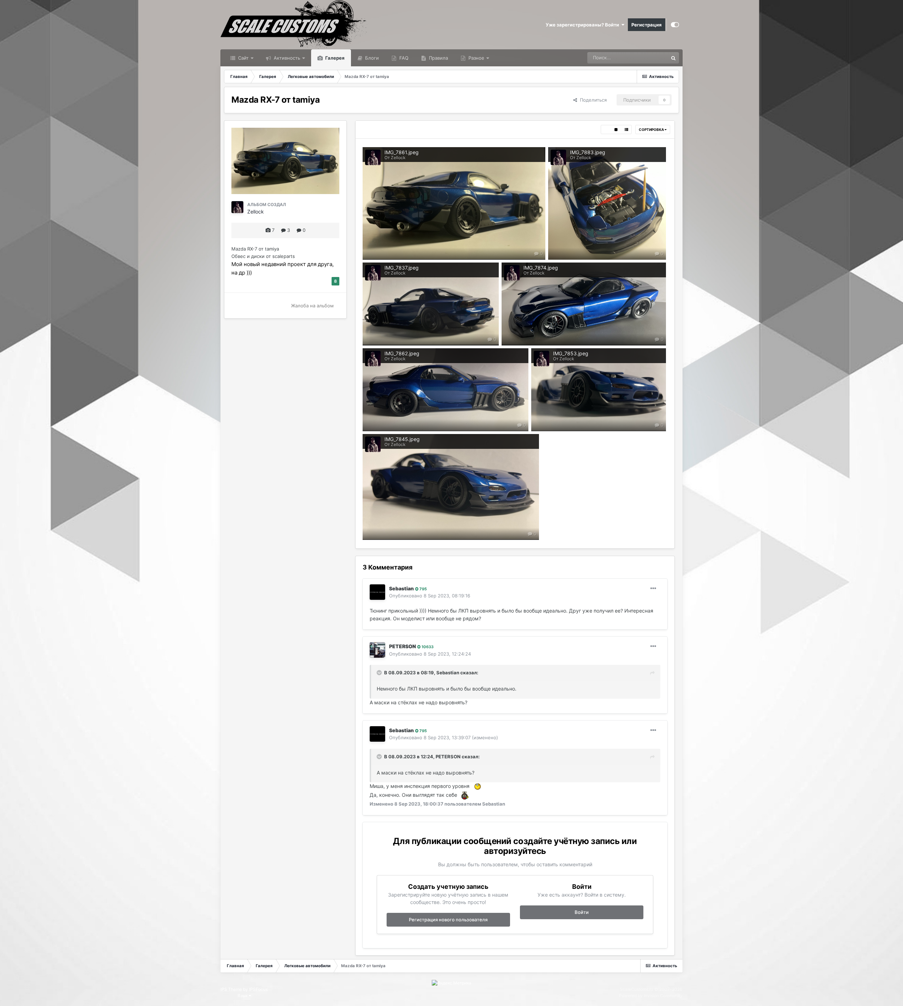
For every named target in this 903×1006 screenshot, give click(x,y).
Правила (438, 58)
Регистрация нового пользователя (448, 919)
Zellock (255, 212)
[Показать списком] (626, 129)
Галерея (334, 58)
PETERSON (402, 646)
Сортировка (652, 129)
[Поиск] (673, 58)
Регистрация (646, 25)
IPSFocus (258, 989)
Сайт (243, 58)
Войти (582, 912)
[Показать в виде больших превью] (616, 129)
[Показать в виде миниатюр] (606, 129)
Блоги (371, 58)
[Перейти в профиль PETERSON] (377, 650)
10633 (427, 646)
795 (422, 588)
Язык (243, 995)
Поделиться (592, 100)
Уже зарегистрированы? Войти (583, 25)
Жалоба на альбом (312, 305)
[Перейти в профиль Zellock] (237, 207)
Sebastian (401, 588)
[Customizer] (675, 24)
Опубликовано (429, 595)
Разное (475, 58)
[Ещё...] (653, 588)
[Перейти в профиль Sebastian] (377, 592)
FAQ (403, 58)
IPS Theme (231, 989)
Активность (286, 58)
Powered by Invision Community (651, 995)
